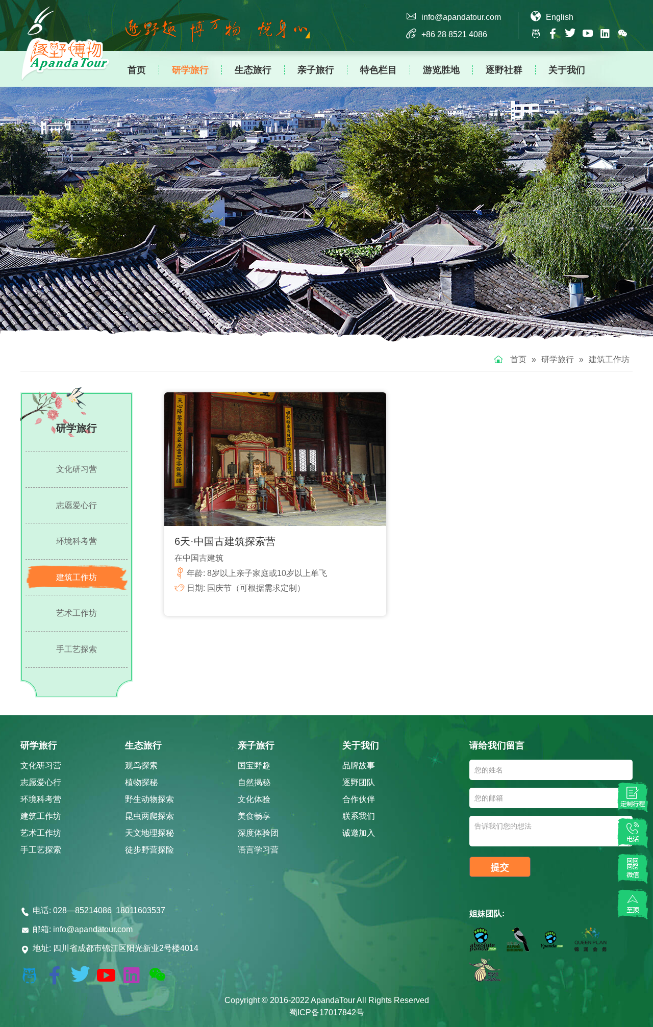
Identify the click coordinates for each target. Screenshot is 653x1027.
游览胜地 (441, 69)
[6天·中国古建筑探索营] (275, 459)
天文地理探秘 (149, 833)
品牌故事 (358, 765)
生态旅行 (253, 69)
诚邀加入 (358, 833)
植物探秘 (141, 782)
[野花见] (485, 971)
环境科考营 (76, 541)
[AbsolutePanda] (482, 941)
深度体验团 (258, 833)
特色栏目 (378, 69)
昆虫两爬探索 (149, 816)
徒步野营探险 (149, 849)
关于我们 (566, 69)
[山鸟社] (518, 941)
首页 (137, 69)
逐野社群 (504, 69)
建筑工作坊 (609, 359)
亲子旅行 (315, 69)
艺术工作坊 (76, 613)
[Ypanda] (552, 941)
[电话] (632, 832)
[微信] (632, 868)
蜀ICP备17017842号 (326, 1012)
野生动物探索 (149, 799)
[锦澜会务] (590, 941)
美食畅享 (254, 816)
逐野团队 (358, 782)
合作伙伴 (358, 799)
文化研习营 (76, 469)
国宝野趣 (254, 765)
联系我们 (358, 816)
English (559, 17)
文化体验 (254, 799)
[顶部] (632, 904)
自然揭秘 (254, 782)
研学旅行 (190, 69)
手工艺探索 (76, 649)
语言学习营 (258, 849)
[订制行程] (632, 797)
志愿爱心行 (76, 505)
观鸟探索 (141, 765)
